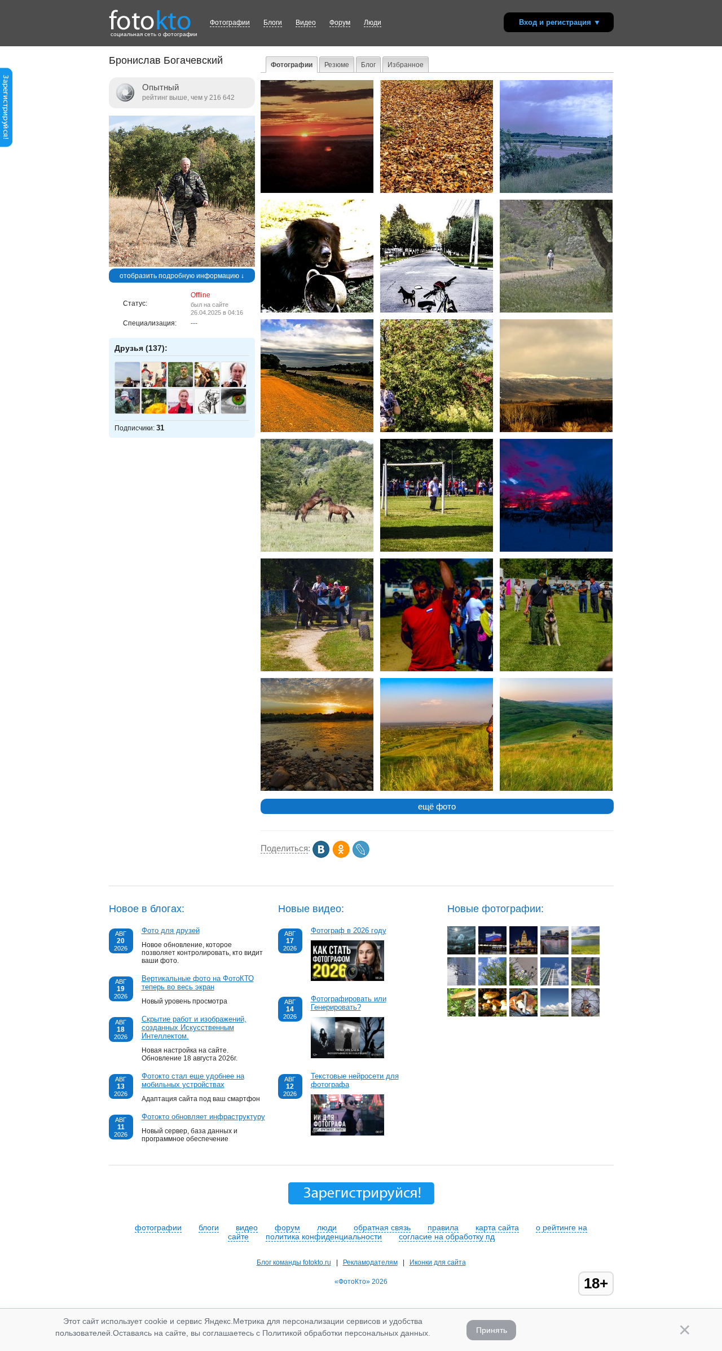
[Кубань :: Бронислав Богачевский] (317, 789)
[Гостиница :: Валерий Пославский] (523, 952)
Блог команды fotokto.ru (294, 1262)
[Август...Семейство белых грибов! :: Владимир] (492, 1014)
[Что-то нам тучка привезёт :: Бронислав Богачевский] (556, 191)
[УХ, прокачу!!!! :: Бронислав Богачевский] (317, 669)
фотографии (158, 1227)
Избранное (406, 65)
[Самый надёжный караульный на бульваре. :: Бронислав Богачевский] (436, 310)
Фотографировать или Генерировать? (348, 1002)
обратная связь (382, 1227)
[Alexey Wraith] (239, 411)
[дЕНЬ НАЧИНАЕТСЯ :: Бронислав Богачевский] (317, 191)
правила (443, 1227)
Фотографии (230, 23)
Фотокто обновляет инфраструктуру (203, 1116)
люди (327, 1227)
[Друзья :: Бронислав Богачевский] (556, 669)
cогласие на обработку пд (447, 1236)
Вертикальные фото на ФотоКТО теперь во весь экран (198, 982)
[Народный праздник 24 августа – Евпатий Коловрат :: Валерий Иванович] (461, 952)
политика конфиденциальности (324, 1236)
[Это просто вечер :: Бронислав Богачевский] (556, 549)
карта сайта (497, 1227)
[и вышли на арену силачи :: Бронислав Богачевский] (436, 669)
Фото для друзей (171, 930)
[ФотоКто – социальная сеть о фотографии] (150, 16)
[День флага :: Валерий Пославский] (492, 952)
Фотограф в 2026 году (348, 930)
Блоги (272, 23)
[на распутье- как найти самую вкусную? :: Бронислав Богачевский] (436, 430)
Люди (372, 23)
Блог (368, 65)
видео (247, 1227)
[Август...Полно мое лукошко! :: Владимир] (523, 1014)
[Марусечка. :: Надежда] (585, 1014)
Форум (339, 23)
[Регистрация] (6, 145)
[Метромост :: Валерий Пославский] (554, 952)
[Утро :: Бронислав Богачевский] (556, 789)
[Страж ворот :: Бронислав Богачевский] (436, 549)
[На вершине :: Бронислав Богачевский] (436, 789)
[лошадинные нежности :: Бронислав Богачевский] (317, 549)
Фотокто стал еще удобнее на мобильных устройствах (193, 1080)
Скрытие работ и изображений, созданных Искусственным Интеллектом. (194, 1027)
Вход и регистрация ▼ (560, 22)
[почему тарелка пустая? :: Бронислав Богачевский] (317, 310)
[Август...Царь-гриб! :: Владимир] (461, 1014)
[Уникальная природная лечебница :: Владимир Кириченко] (585, 952)
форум (287, 1227)
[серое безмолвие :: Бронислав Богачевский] (556, 430)
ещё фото (437, 806)
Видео (306, 23)
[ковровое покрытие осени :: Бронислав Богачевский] (436, 191)
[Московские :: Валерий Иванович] (523, 983)
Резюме (336, 65)
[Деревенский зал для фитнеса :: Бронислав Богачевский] (556, 310)
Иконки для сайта (438, 1262)
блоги (209, 1227)
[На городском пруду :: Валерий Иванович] (461, 983)
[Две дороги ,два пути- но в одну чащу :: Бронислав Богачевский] (317, 430)
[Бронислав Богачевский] (182, 265)
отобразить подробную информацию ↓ (182, 276)
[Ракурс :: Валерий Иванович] (554, 983)
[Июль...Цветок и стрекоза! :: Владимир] (585, 983)
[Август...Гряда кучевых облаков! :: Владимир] (554, 1014)
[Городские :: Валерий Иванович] (492, 983)
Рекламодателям (370, 1262)
